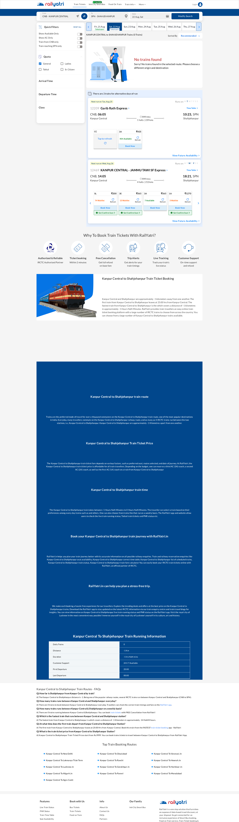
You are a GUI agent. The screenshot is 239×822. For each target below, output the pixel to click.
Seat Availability (47, 819)
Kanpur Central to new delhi (59, 754)
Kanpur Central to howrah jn (167, 760)
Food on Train (76, 815)
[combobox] (60, 16)
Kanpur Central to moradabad (168, 773)
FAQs (102, 815)
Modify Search (185, 16)
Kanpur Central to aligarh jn (59, 773)
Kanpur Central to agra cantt (59, 780)
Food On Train (115, 4)
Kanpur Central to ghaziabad (113, 754)
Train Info (129, 4)
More (141, 4)
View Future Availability (185, 155)
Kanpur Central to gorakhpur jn (115, 767)
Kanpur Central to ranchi (111, 760)
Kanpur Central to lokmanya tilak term (64, 760)
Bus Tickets (75, 807)
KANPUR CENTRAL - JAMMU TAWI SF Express (128, 170)
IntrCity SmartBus (97, 4)
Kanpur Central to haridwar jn (168, 767)
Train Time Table (47, 815)
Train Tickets (79, 4)
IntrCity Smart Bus (137, 807)
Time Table (191, 108)
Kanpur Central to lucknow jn (60, 767)
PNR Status (45, 811)
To (92, 13)
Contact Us (104, 811)
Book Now (130, 146)
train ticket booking (159, 727)
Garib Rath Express (108, 108)
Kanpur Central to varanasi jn (168, 754)
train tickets (116, 712)
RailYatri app (166, 705)
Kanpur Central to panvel (111, 773)
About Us (104, 807)
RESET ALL (77, 27)
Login (195, 4)
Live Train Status (47, 807)
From (44, 13)
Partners (103, 819)
